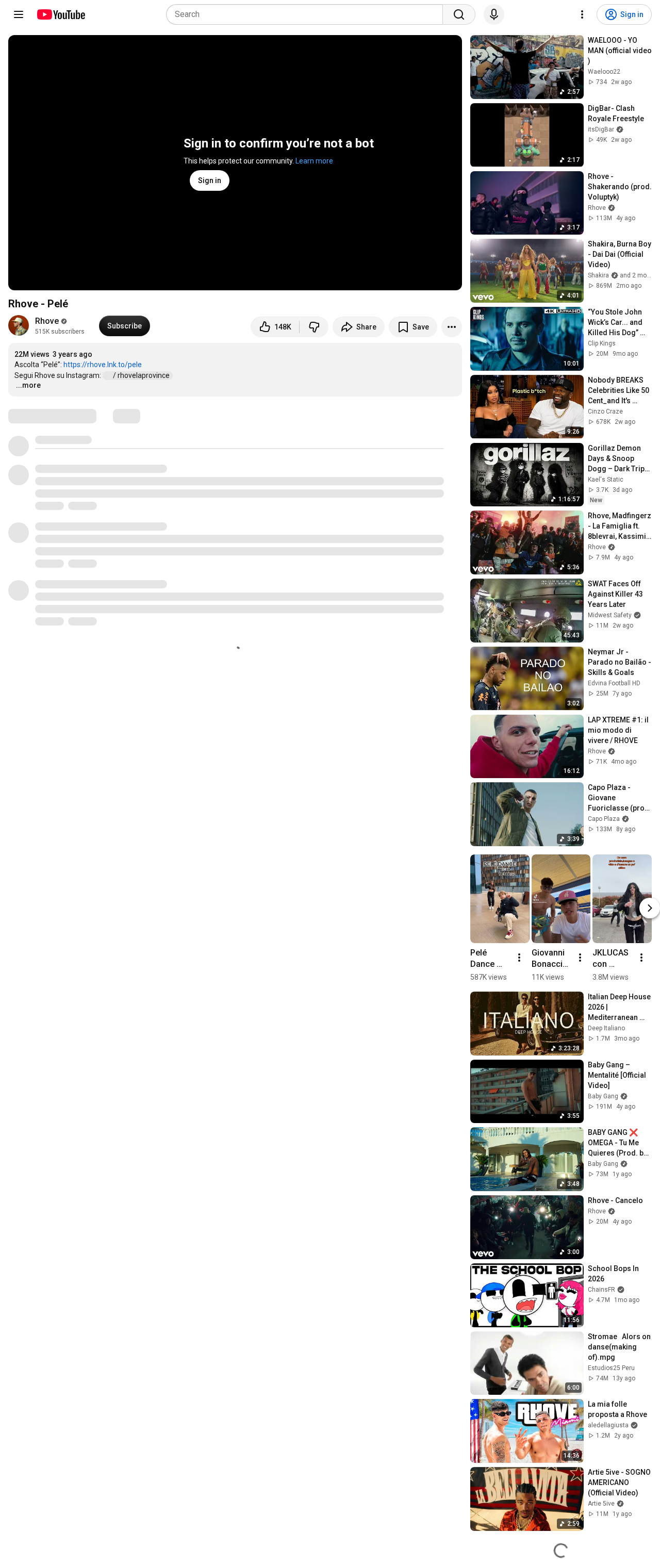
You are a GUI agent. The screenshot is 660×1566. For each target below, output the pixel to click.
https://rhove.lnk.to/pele (102, 364)
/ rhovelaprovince (142, 375)
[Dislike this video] (314, 327)
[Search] (458, 14)
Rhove (47, 321)
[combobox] (307, 14)
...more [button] (28, 385)
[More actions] (451, 327)
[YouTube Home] (60, 14)
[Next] (649, 908)
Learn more (314, 161)
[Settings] (582, 14)
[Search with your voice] (494, 14)
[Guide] (18, 14)
